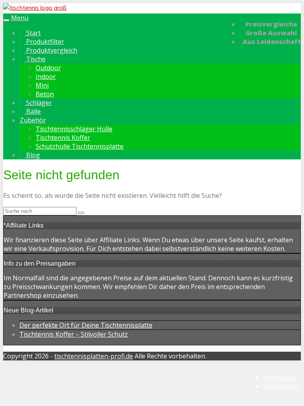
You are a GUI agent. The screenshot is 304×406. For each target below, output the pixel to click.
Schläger (38, 102)
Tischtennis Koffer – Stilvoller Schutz (73, 334)
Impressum (280, 377)
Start (33, 33)
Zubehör (33, 120)
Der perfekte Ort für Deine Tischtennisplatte (85, 325)
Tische (35, 59)
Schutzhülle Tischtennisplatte (80, 146)
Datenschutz (282, 386)
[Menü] (34, 8)
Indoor (46, 76)
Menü (19, 17)
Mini (42, 85)
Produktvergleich (51, 50)
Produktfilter (44, 41)
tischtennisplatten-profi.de (93, 356)
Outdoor (48, 67)
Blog (32, 155)
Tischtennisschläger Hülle (74, 128)
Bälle (33, 111)
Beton (45, 94)
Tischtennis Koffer (63, 137)
